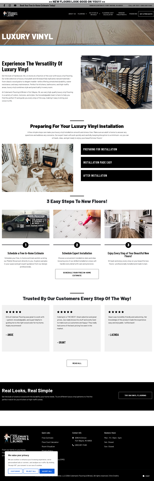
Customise (15, 471)
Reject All (31, 471)
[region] (31, 463)
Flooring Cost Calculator (108, 13)
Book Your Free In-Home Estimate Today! (37, 5)
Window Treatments (121, 13)
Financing (133, 14)
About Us (72, 14)
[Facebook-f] (4, 5)
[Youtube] (15, 5)
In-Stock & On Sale (93, 13)
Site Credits (114, 475)
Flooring (81, 14)
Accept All (47, 471)
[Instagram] (9, 5)
